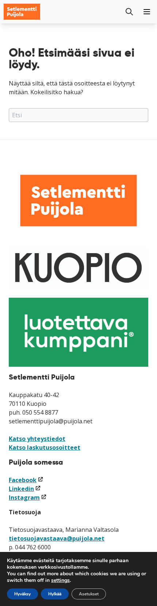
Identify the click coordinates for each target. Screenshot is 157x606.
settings (60, 580)
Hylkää (54, 594)
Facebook (26, 480)
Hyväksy (22, 594)
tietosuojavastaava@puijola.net (56, 538)
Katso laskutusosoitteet (44, 447)
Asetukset (89, 594)
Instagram (28, 497)
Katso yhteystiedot (37, 439)
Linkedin (25, 489)
